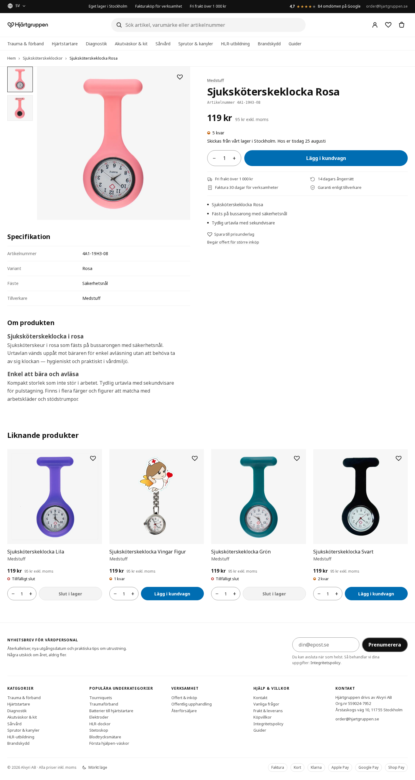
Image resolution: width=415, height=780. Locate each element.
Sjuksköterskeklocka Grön (241, 551)
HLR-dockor (100, 723)
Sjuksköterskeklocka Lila (35, 551)
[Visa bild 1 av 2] (20, 79)
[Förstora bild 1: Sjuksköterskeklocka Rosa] (113, 143)
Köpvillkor (262, 717)
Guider (295, 44)
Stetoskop (98, 730)
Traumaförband (103, 704)
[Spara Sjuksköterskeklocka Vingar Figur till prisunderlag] (194, 458)
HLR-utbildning (235, 44)
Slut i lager (70, 594)
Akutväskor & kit (131, 44)
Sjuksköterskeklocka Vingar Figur (147, 551)
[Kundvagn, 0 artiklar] (402, 25)
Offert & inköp (184, 697)
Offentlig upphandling (191, 704)
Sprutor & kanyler (195, 44)
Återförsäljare (184, 710)
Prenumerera (385, 644)
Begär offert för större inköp (233, 242)
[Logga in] (375, 25)
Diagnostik (96, 44)
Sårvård (163, 44)
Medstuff (215, 80)
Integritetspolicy (325, 662)
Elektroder (98, 717)
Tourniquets (100, 697)
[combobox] (208, 25)
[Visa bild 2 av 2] (20, 108)
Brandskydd (269, 44)
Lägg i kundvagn (326, 158)
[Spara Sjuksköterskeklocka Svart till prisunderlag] (398, 458)
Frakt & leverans (268, 710)
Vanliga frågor (266, 704)
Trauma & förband (25, 44)
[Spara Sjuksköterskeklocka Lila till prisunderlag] (93, 458)
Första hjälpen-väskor (109, 743)
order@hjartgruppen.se (387, 6)
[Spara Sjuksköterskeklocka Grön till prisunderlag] (297, 458)
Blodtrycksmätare (105, 736)
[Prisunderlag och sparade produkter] (388, 25)
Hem (11, 58)
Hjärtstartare (65, 44)
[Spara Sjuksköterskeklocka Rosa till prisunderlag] (180, 77)
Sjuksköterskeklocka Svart (343, 551)
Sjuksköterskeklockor (43, 58)
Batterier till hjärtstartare (111, 710)
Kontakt (260, 697)
